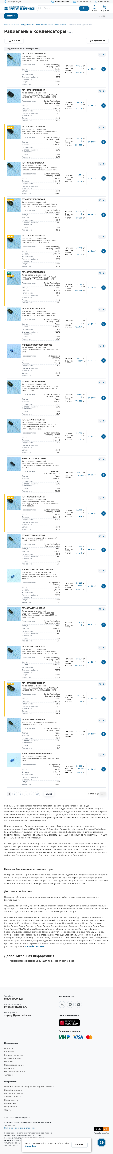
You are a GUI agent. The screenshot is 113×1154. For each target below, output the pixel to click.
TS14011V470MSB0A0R (33, 381)
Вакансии (9, 1068)
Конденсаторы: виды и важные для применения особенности (42, 961)
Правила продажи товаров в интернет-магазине (29, 1087)
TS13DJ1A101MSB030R (33, 420)
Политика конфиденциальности (19, 1128)
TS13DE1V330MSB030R (33, 54)
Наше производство (14, 1072)
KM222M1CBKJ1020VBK (34, 458)
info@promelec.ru (15, 1007)
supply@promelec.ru (17, 1015)
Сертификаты (11, 1100)
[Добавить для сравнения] (103, 54)
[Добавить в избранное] (100, 54)
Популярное (10, 1107)
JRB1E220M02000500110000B (37, 345)
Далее (49, 794)
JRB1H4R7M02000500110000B (37, 570)
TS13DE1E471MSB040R (33, 127)
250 (38, 794)
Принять (79, 1145)
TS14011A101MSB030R (33, 608)
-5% (9, 273)
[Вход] (94, 7)
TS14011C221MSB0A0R (33, 309)
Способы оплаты (12, 1097)
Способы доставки (35, 947)
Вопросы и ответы (13, 1093)
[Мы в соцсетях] (62, 1004)
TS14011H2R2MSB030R (33, 720)
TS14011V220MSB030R (33, 535)
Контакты (9, 1052)
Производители (12, 1058)
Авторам (8, 1075)
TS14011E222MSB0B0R (33, 683)
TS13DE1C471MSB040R (33, 236)
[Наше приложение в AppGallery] (69, 1022)
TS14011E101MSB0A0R (33, 163)
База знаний (10, 1103)
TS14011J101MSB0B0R (33, 90)
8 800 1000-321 (13, 999)
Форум (7, 1110)
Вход (94, 10)
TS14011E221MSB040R (33, 199)
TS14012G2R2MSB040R (33, 497)
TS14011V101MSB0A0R (33, 647)
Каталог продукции (14, 1055)
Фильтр (16, 41)
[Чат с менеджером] (101, 1142)
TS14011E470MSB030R (33, 272)
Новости (8, 1048)
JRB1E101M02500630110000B (37, 754)
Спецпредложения (14, 1065)
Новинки (8, 1062)
